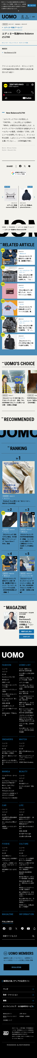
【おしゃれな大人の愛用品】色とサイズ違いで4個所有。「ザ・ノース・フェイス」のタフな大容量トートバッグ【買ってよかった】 (25, 328)
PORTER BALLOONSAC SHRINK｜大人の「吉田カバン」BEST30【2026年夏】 (23, 400)
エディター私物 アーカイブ (13, 27)
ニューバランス (14, 42)
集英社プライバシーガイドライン (10, 1017)
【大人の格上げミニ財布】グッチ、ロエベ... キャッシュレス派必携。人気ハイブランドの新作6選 (25, 292)
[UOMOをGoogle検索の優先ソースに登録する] (18, 173)
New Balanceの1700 (10, 52)
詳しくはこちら (32, 5)
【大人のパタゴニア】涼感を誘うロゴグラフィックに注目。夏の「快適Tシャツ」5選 (25, 309)
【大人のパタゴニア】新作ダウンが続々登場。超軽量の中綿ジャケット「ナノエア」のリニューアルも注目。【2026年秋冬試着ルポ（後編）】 (25, 258)
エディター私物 (24, 42)
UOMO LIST (15, 395)
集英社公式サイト (7, 1013)
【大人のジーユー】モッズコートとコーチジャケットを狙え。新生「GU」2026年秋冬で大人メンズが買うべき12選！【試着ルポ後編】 (27, 585)
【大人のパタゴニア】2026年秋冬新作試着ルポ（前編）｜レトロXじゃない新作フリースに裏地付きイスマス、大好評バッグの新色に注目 (27, 541)
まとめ (22, 287)
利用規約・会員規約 (25, 1016)
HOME (4, 227)
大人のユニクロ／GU (27, 576)
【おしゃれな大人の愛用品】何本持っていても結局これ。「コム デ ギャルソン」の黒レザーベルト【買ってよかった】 (25, 277)
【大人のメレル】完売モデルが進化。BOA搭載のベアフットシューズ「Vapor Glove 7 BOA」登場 (9, 539)
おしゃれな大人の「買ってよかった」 (25, 271)
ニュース (22, 338)
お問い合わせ (23, 1013)
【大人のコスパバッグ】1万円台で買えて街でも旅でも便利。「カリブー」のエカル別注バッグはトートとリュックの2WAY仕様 (25, 343)
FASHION (12, 227)
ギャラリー (7, 498)
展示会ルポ (23, 253)
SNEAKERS (5, 496)
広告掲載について (7, 1020)
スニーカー (5, 42)
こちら (21, 1038)
